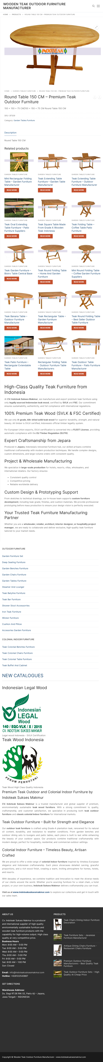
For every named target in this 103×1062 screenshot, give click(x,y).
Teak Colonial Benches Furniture (18, 647)
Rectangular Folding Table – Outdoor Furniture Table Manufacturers (52, 365)
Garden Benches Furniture (15, 568)
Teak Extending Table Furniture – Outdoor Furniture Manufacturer (84, 181)
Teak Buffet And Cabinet (14, 665)
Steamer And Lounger (13, 587)
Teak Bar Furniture (11, 599)
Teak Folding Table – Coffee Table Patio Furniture (83, 227)
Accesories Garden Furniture (16, 630)
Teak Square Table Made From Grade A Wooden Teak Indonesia (52, 227)
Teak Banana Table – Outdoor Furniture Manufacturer (15, 319)
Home (5, 14)
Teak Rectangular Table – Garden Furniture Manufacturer (52, 319)
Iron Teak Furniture (11, 611)
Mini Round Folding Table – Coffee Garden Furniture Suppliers (86, 273)
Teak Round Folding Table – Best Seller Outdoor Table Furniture (86, 319)
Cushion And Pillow (12, 624)
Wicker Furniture (10, 618)
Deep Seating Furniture (13, 562)
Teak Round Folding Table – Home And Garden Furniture (52, 273)
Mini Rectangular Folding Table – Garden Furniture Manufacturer (18, 181)
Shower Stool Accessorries (16, 605)
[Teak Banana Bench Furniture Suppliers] (94, 97)
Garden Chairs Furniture (14, 574)
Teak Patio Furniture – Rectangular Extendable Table (17, 365)
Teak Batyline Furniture (13, 593)
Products (16, 14)
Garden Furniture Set (12, 556)
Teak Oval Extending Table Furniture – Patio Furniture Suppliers (16, 227)
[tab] (10, 133)
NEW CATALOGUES (22, 675)
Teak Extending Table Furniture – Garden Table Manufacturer (51, 181)
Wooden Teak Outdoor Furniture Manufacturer (34, 6)
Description (10, 132)
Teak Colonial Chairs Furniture (17, 653)
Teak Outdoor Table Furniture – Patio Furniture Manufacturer (86, 365)
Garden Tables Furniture (24, 91)
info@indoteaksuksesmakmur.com (27, 972)
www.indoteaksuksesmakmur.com (31, 892)
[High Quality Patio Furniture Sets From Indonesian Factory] (99, 97)
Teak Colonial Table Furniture (17, 659)
